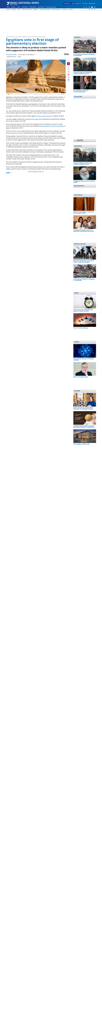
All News (13, 7)
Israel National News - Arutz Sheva (19, 4)
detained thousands (16, 133)
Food (19, 9)
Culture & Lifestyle (26, 9)
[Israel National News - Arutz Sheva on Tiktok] (94, 7)
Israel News (25, 7)
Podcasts (35, 9)
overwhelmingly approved (33, 119)
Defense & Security (51, 7)
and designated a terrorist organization (51, 126)
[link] (84, 55)
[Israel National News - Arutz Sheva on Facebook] (86, 7)
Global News (32, 7)
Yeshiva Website (56, 9)
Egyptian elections (11, 56)
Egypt (19, 56)
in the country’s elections (44, 116)
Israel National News (10, 36)
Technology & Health (44, 9)
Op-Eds (8, 9)
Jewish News (41, 7)
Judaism (14, 9)
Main (8, 7)
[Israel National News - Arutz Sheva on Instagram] (89, 7)
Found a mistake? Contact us (36, 171)
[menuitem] (8, 7)
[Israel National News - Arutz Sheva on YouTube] (92, 7)
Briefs (18, 7)
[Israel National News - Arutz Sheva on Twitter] (84, 7)
